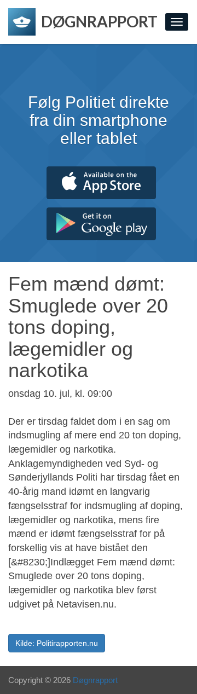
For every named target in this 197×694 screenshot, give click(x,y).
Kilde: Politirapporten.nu (56, 643)
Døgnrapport (95, 680)
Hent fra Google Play (101, 223)
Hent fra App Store (101, 182)
